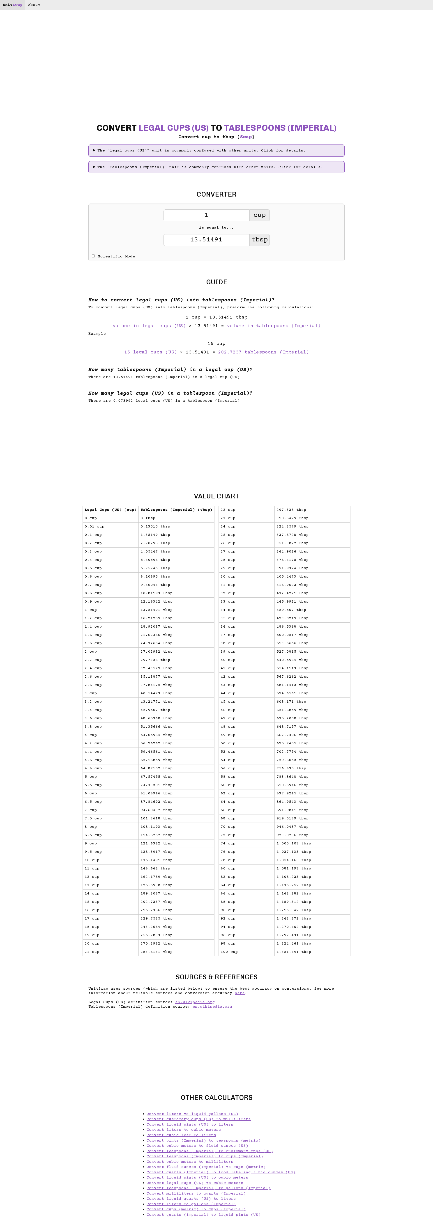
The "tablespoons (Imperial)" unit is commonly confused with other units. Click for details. (210, 167)
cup (259, 215)
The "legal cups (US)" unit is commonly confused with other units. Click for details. (201, 150)
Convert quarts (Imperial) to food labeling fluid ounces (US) (221, 1172)
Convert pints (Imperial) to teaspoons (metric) (204, 1140)
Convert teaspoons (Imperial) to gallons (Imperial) (209, 1188)
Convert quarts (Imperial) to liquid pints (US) (204, 1215)
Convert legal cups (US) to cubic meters (195, 1183)
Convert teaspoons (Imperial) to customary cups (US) (210, 1151)
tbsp (259, 240)
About (34, 5)
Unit (13, 5)
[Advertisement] (38, 613)
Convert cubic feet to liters (181, 1135)
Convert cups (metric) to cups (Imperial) (196, 1209)
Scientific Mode (116, 256)
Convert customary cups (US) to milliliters (199, 1119)
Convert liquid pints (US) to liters (190, 1124)
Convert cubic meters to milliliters (190, 1162)
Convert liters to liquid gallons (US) (192, 1114)
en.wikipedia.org (195, 1002)
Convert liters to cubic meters (184, 1130)
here (240, 993)
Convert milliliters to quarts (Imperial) (196, 1193)
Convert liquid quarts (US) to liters (191, 1199)
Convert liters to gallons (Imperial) (191, 1204)
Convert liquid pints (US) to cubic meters (197, 1177)
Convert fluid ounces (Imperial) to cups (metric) (206, 1167)
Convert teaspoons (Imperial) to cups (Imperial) (205, 1156)
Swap (246, 137)
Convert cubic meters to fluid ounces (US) (197, 1146)
